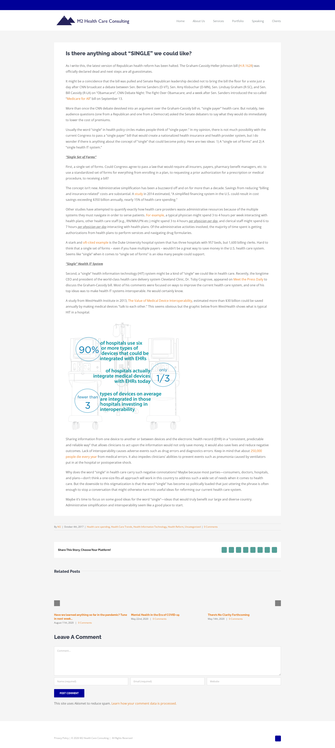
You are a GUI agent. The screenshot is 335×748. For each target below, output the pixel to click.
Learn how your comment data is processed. (144, 703)
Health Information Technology (150, 526)
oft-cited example (95, 242)
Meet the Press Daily (248, 279)
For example (155, 215)
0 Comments (211, 526)
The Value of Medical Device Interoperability (160, 301)
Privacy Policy (61, 738)
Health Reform (176, 526)
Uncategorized (193, 526)
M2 (59, 526)
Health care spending (98, 526)
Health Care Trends (121, 526)
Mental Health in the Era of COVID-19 (155, 614)
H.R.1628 (245, 66)
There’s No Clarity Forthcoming (229, 614)
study (139, 194)
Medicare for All (78, 99)
